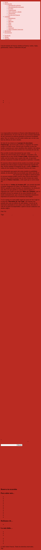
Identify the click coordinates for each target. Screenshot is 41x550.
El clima (10, 8)
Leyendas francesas (10, 510)
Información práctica (14, 5)
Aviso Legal (8, 540)
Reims (10, 26)
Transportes (11, 13)
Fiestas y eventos (10, 502)
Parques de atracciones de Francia (23, 214)
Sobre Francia (10, 43)
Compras (7, 498)
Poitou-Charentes (15, 102)
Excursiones (8, 32)
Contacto (7, 543)
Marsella (10, 21)
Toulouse (11, 28)
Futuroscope (8, 214)
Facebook (7, 35)
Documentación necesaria (16, 7)
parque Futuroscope (7, 174)
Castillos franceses (10, 497)
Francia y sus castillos (11, 532)
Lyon (9, 20)
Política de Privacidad (11, 538)
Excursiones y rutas (10, 500)
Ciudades (7, 16)
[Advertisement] (20, 68)
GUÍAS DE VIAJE (10, 507)
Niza (9, 23)
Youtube (7, 38)
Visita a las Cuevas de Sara (10, 439)
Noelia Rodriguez (10, 100)
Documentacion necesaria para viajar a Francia (19, 535)
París (9, 24)
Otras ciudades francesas (15, 29)
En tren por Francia (14, 15)
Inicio (6, 2)
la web (33, 153)
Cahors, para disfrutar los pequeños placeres (14, 441)
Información (8, 4)
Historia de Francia (10, 508)
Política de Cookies (10, 542)
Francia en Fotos (10, 503)
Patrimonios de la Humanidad (13, 517)
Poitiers (7, 102)
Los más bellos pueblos (12, 512)
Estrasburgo (11, 18)
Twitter (7, 37)
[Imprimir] (1, 219)
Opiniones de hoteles (11, 515)
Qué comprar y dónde (14, 12)
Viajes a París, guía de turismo (14, 533)
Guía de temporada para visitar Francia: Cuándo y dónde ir (22, 524)
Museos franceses (10, 514)
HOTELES (8, 31)
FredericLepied (11, 211)
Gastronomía (12, 10)
